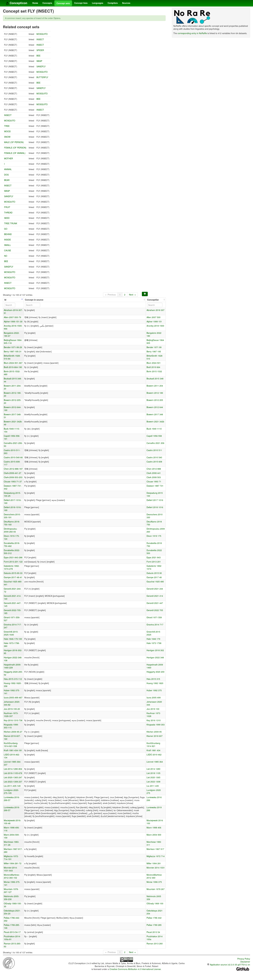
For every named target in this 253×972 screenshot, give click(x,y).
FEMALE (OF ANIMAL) (14, 153)
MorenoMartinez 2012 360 (154, 876)
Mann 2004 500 (154, 834)
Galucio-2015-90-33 (13, 573)
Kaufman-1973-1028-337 (11, 715)
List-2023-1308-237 (13, 781)
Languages (97, 2)
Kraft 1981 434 (153, 750)
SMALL (7, 245)
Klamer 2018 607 (155, 735)
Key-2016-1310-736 (13, 720)
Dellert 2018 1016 (155, 507)
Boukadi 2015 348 (155, 378)
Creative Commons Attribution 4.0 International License (135, 969)
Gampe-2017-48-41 (13, 577)
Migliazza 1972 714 (156, 856)
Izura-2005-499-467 (13, 697)
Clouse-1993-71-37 (13, 481)
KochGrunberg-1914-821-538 (11, 745)
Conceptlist (153, 299)
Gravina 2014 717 (155, 624)
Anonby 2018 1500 (155, 325)
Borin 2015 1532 (154, 371)
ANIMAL (8, 169)
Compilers (113, 2)
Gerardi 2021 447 (155, 603)
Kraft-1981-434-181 (13, 750)
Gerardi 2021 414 (155, 595)
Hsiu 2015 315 (153, 678)
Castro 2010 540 (154, 457)
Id (5, 299)
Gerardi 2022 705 (155, 610)
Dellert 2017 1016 (155, 500)
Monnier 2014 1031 (156, 867)
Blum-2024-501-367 (13, 362)
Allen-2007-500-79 (12, 317)
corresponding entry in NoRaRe (192, 33)
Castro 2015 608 (154, 461)
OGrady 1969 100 (155, 903)
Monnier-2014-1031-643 (10, 869)
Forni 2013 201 (154, 561)
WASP (39, 61)
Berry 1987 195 (154, 351)
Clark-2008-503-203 (13, 477)
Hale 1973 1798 (154, 643)
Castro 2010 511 (154, 450)
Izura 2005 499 (154, 697)
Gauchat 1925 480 (155, 581)
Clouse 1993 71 (154, 481)
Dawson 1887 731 (155, 485)
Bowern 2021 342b (155, 421)
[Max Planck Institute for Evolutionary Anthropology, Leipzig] (9, 962)
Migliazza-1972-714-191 (11, 858)
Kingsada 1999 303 (156, 724)
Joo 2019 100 (153, 708)
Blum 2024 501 (154, 362)
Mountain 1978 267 (156, 889)
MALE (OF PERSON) (14, 142)
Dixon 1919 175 (154, 535)
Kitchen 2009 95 (154, 731)
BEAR (7, 180)
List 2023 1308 (153, 781)
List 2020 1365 (153, 777)
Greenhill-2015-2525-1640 (11, 633)
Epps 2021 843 (154, 557)
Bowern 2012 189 (155, 392)
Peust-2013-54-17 (12, 932)
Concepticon (18, 3)
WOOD (7, 131)
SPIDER (40, 50)
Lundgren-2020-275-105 (11, 791)
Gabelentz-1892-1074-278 (11, 567)
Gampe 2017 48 (154, 577)
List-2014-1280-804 (13, 768)
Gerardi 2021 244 (155, 588)
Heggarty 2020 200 (155, 671)
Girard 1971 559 (154, 617)
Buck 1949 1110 (154, 428)
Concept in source (34, 299)
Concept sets (63, 3)
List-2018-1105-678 (13, 773)
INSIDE (7, 239)
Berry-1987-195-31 (13, 351)
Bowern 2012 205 (155, 400)
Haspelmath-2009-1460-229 (12, 666)
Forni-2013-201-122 (13, 561)
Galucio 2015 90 (154, 573)
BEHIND (8, 234)
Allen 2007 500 (153, 317)
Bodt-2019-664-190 (13, 367)
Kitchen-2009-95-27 (13, 731)
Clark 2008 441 (154, 473)
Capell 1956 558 (154, 435)
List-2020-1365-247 (13, 777)
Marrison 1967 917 (155, 849)
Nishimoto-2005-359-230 (11, 898)
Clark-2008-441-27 (12, 473)
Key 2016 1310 (154, 720)
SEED (7, 217)
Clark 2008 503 (154, 477)
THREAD (8, 212)
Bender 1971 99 (154, 347)
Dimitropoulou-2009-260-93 (10, 530)
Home (35, 2)
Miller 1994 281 (154, 863)
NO (5, 255)
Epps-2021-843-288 (13, 557)
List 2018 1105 (153, 773)
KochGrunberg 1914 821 (153, 745)
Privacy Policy (243, 958)
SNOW (7, 136)
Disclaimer (245, 961)
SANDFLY (41, 66)
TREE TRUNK (10, 223)
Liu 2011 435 (153, 785)
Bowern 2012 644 (155, 407)
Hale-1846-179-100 (13, 638)
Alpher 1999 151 (154, 321)
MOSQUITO (42, 33)
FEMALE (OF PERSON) (15, 147)
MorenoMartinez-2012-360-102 (12, 876)
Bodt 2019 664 (153, 367)
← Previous (110, 294)
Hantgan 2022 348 (155, 657)
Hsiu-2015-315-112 (13, 678)
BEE (38, 55)
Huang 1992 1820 (155, 683)
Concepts (47, 2)
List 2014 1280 (153, 768)
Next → (132, 294)
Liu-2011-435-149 (12, 785)
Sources (126, 2)
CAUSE (7, 250)
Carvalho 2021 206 (155, 443)
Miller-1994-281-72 (12, 863)
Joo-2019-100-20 (12, 708)
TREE (7, 125)
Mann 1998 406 (154, 827)
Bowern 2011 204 (155, 385)
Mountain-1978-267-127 (11, 890)
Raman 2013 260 (155, 943)
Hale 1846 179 (153, 638)
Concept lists (81, 2)
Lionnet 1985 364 (155, 761)
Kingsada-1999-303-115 (11, 726)
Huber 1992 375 (154, 690)
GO (5, 228)
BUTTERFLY (42, 77)
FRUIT (7, 207)
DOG (6, 174)
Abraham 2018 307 (155, 310)
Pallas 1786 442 (154, 917)
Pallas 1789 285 (154, 924)
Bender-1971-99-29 (13, 347)
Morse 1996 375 (154, 881)
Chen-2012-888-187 (13, 468)
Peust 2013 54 (153, 932)
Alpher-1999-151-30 (13, 321)
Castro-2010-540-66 (13, 457)
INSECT (40, 39)
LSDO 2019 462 (154, 754)
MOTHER (8, 158)
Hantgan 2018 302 (155, 650)
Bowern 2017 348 (155, 414)
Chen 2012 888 (154, 468)
